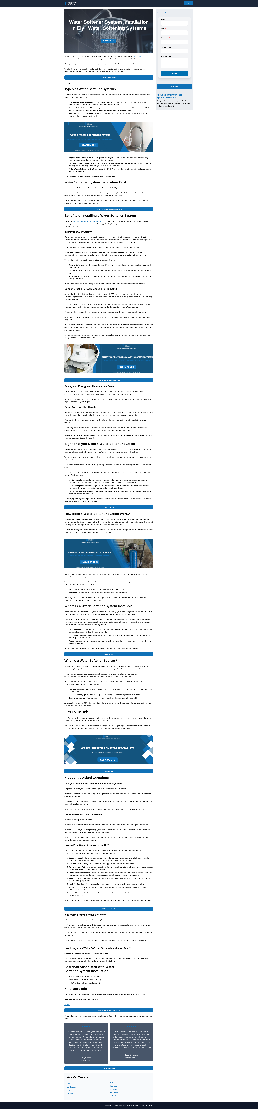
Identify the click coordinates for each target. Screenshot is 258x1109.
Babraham (70, 1093)
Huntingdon (114, 1086)
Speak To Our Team (108, 908)
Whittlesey (113, 1089)
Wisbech (113, 1083)
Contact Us (109, 771)
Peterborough (114, 1092)
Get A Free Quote (109, 1068)
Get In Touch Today (109, 77)
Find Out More (109, 507)
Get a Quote (107, 40)
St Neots (113, 1096)
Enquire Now (108, 654)
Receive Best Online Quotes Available (109, 209)
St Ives (69, 1090)
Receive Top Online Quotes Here (109, 380)
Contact (188, 3)
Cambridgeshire (72, 1087)
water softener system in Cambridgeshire (87, 221)
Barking (67, 1004)
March (69, 1084)
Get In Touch (174, 86)
